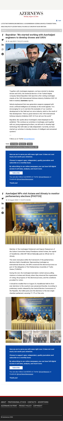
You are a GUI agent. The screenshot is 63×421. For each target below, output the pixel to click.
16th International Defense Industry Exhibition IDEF (22, 147)
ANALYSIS (4, 26)
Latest (3, 23)
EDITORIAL (53, 23)
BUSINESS (18, 23)
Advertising (43, 402)
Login (59, 20)
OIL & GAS (24, 23)
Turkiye (29, 144)
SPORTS (35, 26)
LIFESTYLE (10, 26)
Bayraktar (22, 144)
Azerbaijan (14, 144)
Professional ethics (17, 402)
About (3, 402)
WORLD (13, 23)
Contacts (32, 402)
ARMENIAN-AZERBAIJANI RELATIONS (38, 23)
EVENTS (16, 26)
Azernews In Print (9, 406)
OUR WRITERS (42, 26)
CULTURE (30, 26)
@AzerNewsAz (29, 139)
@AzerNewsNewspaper (25, 179)
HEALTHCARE (23, 26)
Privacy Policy (25, 406)
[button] (2, 35)
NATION (8, 23)
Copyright (37, 406)
